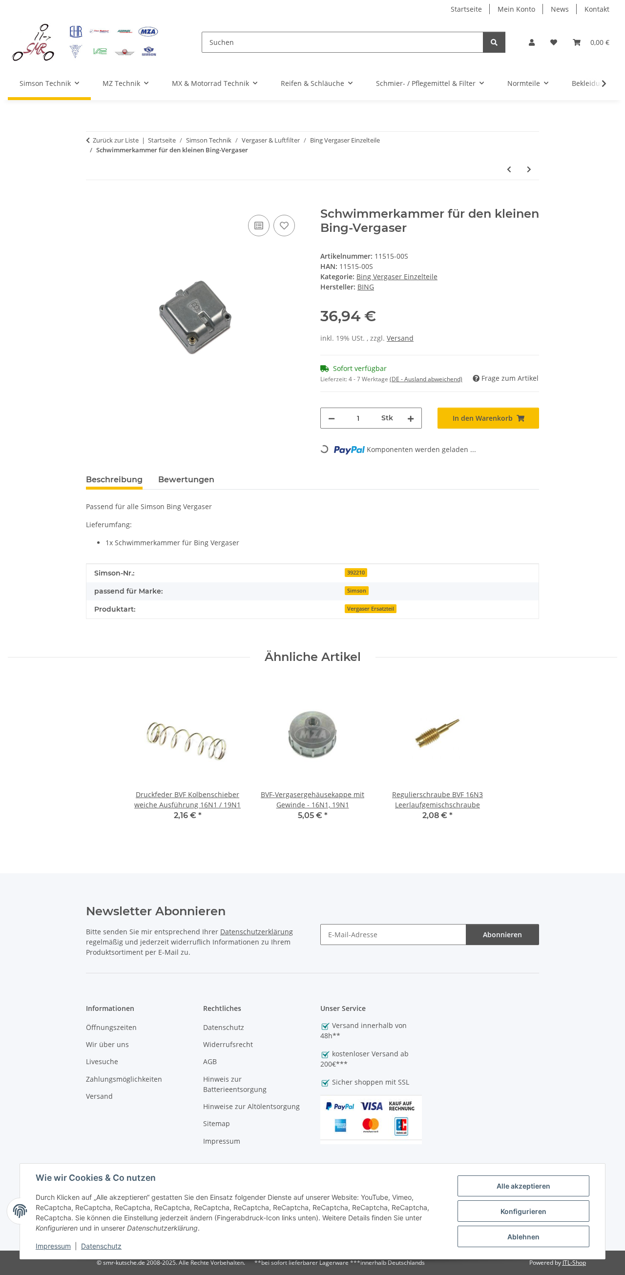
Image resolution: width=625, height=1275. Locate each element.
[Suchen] (494, 42)
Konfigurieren (523, 1211)
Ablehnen (523, 1237)
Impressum (53, 1246)
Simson (356, 590)
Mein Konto (516, 9)
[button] (531, 42)
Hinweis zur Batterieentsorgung (235, 1084)
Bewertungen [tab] (186, 479)
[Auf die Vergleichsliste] (259, 225)
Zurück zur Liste (116, 140)
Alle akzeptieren (523, 1186)
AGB (210, 1061)
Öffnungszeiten (111, 1027)
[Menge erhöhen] (410, 418)
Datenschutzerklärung (256, 931)
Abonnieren (502, 934)
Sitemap (216, 1123)
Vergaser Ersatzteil (370, 608)
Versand (400, 338)
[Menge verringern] (331, 418)
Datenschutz (101, 1246)
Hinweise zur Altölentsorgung (251, 1106)
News (560, 9)
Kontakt (596, 9)
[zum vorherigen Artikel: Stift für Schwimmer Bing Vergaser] (509, 169)
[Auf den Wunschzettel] (284, 225)
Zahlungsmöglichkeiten (124, 1079)
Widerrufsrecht (228, 1044)
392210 (356, 572)
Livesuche (102, 1061)
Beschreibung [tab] (114, 479)
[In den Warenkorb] (94, 201)
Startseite (466, 9)
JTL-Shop (574, 1262)
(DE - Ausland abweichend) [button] (426, 379)
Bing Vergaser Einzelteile (397, 276)
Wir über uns (107, 1044)
